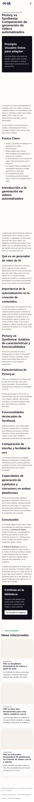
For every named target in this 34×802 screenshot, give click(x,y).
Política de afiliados (14, 798)
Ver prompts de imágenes (16, 612)
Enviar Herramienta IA (24, 794)
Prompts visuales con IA (8, 794)
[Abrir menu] (31, 3)
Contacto (4, 798)
